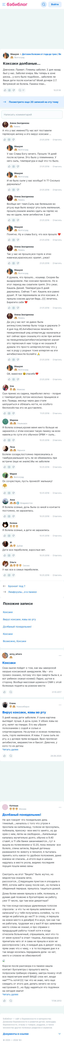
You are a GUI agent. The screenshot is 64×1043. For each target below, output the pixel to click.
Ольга (13, 562)
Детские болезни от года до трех (39, 54)
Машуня (14, 54)
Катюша (14, 805)
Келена (13, 523)
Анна (12, 499)
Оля (12, 386)
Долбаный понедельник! (17, 626)
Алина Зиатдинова (19, 123)
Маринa (14, 420)
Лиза (12, 447)
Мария (13, 473)
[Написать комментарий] (32, 115)
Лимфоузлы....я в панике (22, 591)
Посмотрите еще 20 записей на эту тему (33, 101)
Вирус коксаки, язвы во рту (19, 619)
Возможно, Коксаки (14, 641)
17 (23, 90)
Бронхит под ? (16, 586)
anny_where (16, 654)
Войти (55, 4)
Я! (11, 542)
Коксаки (8, 612)
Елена (13, 703)
